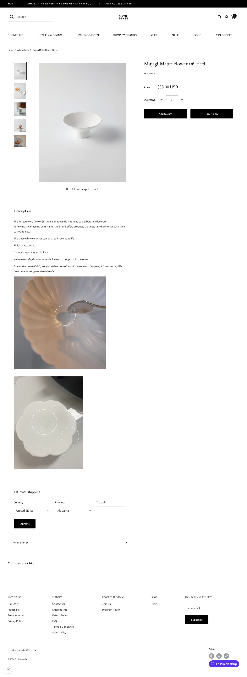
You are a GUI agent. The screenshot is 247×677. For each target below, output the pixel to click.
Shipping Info (60, 609)
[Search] (12, 17)
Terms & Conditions (63, 626)
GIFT (154, 35)
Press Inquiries (16, 615)
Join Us (106, 604)
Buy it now (212, 114)
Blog (154, 604)
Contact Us (58, 604)
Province (60, 502)
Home (11, 49)
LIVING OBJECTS (88, 35)
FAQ (54, 621)
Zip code (101, 502)
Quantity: (149, 99)
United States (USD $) (20, 649)
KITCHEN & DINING (50, 35)
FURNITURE (15, 35)
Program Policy (111, 609)
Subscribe (197, 619)
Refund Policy (20, 542)
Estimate (24, 524)
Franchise (13, 609)
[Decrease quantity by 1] (161, 100)
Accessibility (59, 632)
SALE (175, 35)
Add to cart (165, 114)
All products (23, 49)
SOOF (197, 35)
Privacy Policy (15, 621)
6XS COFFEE (224, 35)
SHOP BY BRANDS (125, 35)
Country (18, 502)
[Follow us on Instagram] (211, 656)
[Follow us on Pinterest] (219, 656)
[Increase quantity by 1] (182, 100)
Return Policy (60, 615)
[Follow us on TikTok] (226, 656)
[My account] (226, 17)
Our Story (13, 604)
